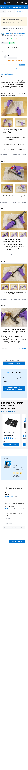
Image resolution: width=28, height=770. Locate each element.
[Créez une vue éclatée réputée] (17, 473)
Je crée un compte (21, 7)
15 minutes (5, 42)
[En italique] (7, 527)
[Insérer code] (10, 527)
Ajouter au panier (11, 444)
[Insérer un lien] (12, 527)
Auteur (6, 458)
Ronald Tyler (8, 508)
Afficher (22, 64)
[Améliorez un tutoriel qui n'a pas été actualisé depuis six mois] (20, 473)
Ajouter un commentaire (14, 356)
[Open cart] (22, 2)
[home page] (7, 3)
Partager (13, 498)
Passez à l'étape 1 (7, 74)
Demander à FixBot (13, 363)
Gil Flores (8, 517)
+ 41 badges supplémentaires (16, 476)
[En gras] (4, 527)
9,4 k (4, 39)
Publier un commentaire (17, 541)
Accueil (3, 15)
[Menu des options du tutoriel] (26, 11)
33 (18, 39)
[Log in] (25, 2)
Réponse (8, 498)
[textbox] (14, 534)
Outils (8, 15)
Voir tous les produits (8, 411)
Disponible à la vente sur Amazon (15, 61)
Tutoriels (9, 11)
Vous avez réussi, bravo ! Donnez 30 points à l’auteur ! (14, 388)
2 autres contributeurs (19, 33)
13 (13, 39)
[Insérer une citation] (15, 527)
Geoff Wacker (8, 33)
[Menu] (2, 2)
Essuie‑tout (11, 56)
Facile (13, 42)
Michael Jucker (9, 496)
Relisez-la (16, 24)
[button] (18, 2)
